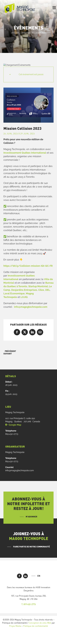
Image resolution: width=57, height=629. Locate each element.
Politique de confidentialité (35, 626)
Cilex (41, 290)
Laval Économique (14, 293)
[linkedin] (25, 576)
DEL (47, 290)
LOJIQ (24, 297)
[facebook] (19, 576)
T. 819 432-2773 (28, 604)
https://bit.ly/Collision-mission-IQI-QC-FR (28, 265)
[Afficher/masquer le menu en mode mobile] (54, 8)
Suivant (7, 354)
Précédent (10, 351)
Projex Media (15, 626)
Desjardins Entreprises (24, 290)
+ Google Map (14, 425)
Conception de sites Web (40, 622)
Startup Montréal (38, 286)
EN (38, 575)
